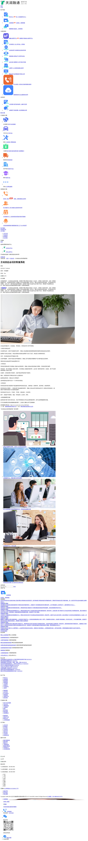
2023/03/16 (29, 659)
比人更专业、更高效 (20, 44)
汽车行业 (10, 133)
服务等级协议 (6, 740)
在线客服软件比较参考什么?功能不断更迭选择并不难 (13, 659)
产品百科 (5, 733)
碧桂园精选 (3, 604)
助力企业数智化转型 (23, 94)
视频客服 (11, 28)
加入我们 (5, 237)
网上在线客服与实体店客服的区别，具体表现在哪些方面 (17, 509)
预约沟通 (9, 837)
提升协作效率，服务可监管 (20, 104)
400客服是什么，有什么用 (9, 545)
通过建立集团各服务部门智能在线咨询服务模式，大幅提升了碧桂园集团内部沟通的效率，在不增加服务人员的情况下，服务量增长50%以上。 (40, 604)
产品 (2, 7)
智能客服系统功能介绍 (10, 406)
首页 (2, 5)
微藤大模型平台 (13, 38)
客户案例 (3, 228)
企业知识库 (12, 50)
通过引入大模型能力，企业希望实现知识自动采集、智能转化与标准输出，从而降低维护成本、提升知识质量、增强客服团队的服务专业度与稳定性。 (45, 628)
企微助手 (11, 110)
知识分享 (5, 730)
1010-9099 (11, 813)
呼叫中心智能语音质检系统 (7, 665)
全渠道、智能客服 (20, 22)
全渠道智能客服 (7, 225)
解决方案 (3, 112)
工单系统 (11, 104)
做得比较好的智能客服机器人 (8, 669)
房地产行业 (10, 168)
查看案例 (3, 603)
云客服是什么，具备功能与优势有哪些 (12, 478)
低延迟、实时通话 (18, 28)
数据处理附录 (6, 746)
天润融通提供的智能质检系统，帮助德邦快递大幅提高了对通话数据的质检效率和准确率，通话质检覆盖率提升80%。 (33, 607)
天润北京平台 (9, 248)
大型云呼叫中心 (4, 655)
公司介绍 (5, 233)
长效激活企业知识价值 (20, 50)
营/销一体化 (6, 198)
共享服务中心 (6, 216)
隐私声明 (5, 791)
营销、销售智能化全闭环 (20, 198)
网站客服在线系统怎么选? (27, 406)
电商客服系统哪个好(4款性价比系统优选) (13, 582)
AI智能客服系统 (4, 652)
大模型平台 (6, 696)
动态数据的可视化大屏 (19, 74)
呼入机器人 (16, 84)
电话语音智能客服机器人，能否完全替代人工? (12, 663)
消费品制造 (13, 142)
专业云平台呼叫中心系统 (7, 666)
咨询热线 (9, 811)
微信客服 (5, 680)
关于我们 (3, 231)
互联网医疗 (21, 151)
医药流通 (14, 151)
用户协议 (5, 792)
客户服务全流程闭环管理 (16, 207)
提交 (15, 586)
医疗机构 (9, 151)
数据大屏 (11, 74)
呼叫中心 (11, 16)
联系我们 (5, 236)
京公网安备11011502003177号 (11, 788)
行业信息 (5, 235)
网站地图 (5, 794)
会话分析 (11, 62)
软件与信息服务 (12, 124)
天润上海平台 (9, 251)
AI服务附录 (6, 744)
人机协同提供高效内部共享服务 (18, 216)
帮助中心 (5, 743)
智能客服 (15, 94)
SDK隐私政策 (6, 749)
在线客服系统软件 (5, 637)
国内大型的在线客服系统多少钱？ (9, 671)
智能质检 (11, 56)
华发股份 (3, 610)
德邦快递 (3, 607)
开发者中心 (6, 747)
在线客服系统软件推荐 (6, 647)
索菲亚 (2, 623)
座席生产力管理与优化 (19, 56)
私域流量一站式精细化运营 (20, 110)
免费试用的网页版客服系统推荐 (8, 645)
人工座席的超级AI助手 (18, 68)
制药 (17, 151)
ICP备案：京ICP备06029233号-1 (55, 796)
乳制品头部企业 (4, 628)
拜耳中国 (3, 600)
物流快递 (10, 159)
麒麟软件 (3, 619)
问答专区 (5, 732)
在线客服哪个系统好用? (6, 668)
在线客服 (11, 22)
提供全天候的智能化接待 (25, 84)
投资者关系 (3, 229)
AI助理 (10, 68)
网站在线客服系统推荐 (6, 642)
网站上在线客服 (4, 635)
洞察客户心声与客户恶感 (20, 62)
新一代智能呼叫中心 (21, 16)
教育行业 (8, 177)
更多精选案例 (4, 631)
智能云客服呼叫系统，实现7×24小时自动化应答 (14, 446)
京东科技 (3, 615)
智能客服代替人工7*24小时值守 (19, 225)
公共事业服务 (9, 186)
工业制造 (8, 142)
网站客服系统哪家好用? (6, 660)
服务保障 (5, 741)
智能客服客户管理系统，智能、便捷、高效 (11, 662)
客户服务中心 (6, 207)
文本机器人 (12, 44)
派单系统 (5, 697)
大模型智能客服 (4, 640)
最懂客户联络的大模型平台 (26, 38)
